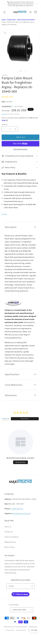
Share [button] (5, 214)
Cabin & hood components (26, 19)
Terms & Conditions (12, 537)
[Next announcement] (36, 3)
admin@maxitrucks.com (21, 513)
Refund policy (33, 626)
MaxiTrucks (11, 626)
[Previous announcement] (4, 3)
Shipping (4, 114)
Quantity (4, 124)
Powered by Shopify (21, 626)
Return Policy (9, 547)
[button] (4, 12)
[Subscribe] (31, 586)
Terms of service (21, 630)
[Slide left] (15, 70)
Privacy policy (10, 630)
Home (4, 19)
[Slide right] (25, 70)
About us (8, 527)
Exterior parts (11, 19)
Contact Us (9, 532)
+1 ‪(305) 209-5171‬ (16, 509)
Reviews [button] (6, 418)
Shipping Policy (10, 542)
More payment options (21, 149)
